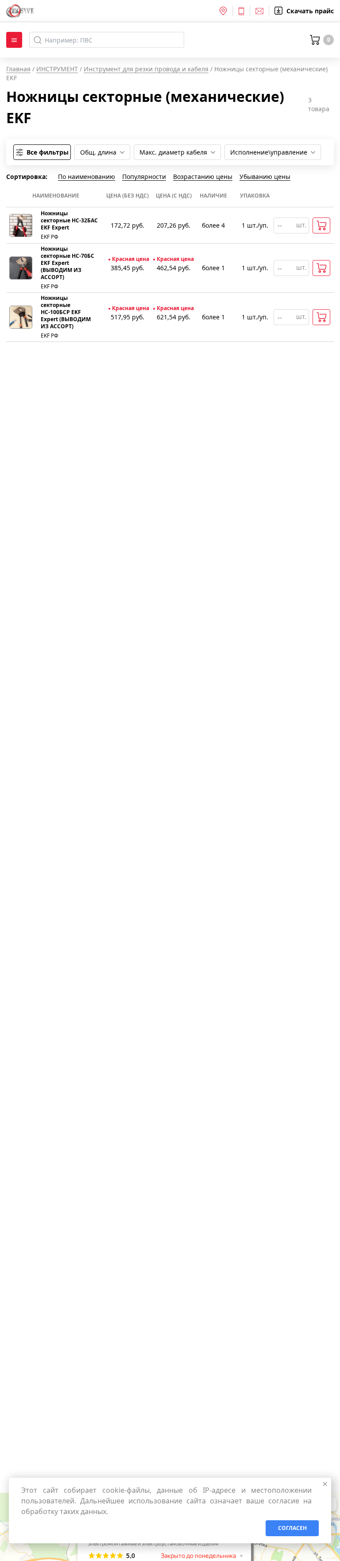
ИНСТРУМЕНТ (57, 69)
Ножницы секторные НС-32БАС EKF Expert (69, 220)
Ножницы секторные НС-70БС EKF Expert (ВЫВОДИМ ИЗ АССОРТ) (67, 263)
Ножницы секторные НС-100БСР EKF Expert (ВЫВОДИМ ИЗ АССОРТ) (66, 312)
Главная (18, 69)
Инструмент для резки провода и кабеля (146, 69)
